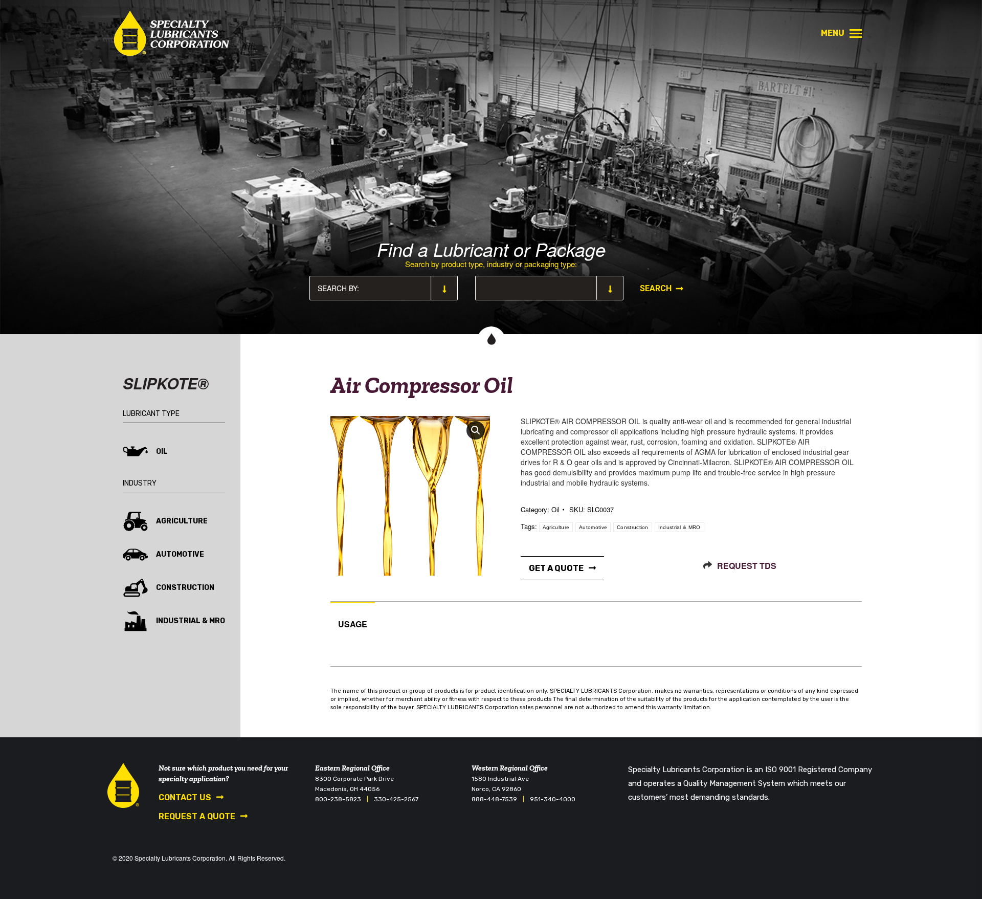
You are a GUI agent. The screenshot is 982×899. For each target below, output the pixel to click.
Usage (352, 624)
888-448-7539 (494, 799)
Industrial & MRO (679, 527)
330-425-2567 (396, 799)
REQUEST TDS (746, 566)
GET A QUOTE (556, 568)
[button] (475, 430)
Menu (832, 33)
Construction (633, 527)
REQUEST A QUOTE (197, 816)
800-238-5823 (338, 799)
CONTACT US (185, 797)
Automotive (593, 527)
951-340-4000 (552, 799)
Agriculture (556, 527)
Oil (555, 509)
